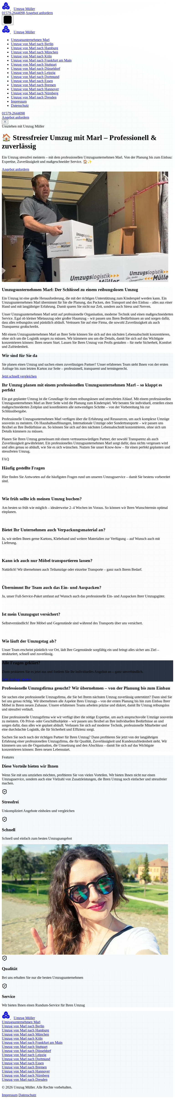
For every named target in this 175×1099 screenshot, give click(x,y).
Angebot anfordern (39, 13)
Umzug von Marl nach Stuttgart (34, 64)
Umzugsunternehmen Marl (30, 40)
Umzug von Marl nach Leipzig (33, 73)
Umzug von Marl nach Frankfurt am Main (41, 60)
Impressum (19, 101)
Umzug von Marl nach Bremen (33, 85)
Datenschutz (20, 105)
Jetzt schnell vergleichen (19, 376)
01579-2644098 (13, 13)
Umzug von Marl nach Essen (32, 81)
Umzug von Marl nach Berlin (32, 44)
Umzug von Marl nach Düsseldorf (35, 68)
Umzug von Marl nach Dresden (34, 97)
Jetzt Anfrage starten (16, 679)
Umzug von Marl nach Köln (31, 56)
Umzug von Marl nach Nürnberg (34, 93)
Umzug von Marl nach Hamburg (34, 48)
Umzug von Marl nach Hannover (35, 89)
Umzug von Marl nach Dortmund (35, 77)
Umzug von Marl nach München (34, 52)
